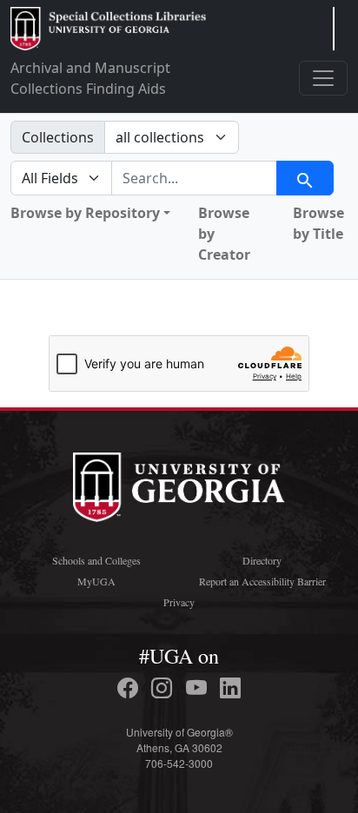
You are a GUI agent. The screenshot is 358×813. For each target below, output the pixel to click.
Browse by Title (318, 223)
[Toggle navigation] (323, 78)
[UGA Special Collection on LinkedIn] (230, 688)
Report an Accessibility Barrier (262, 581)
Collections (58, 137)
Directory (262, 560)
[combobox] (194, 178)
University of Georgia (179, 487)
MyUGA (96, 581)
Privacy (179, 602)
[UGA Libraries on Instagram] (164, 688)
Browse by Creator (224, 233)
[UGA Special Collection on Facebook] (130, 688)
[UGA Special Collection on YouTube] (199, 688)
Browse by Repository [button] (85, 212)
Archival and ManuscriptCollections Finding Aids (90, 78)
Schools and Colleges (96, 560)
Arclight (108, 28)
